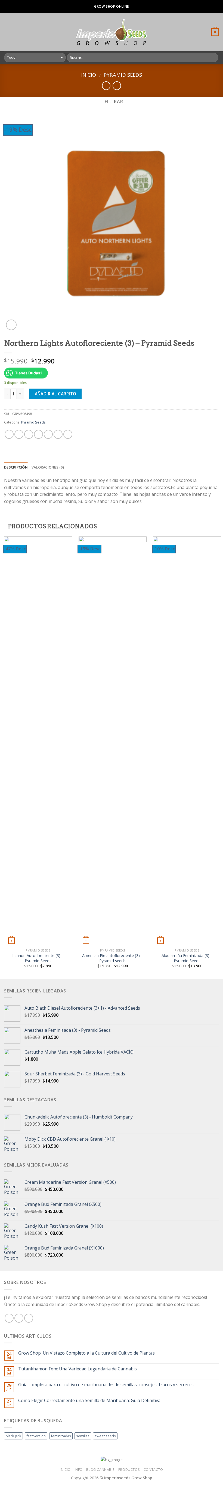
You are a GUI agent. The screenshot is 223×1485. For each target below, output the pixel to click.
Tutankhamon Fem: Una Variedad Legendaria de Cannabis (77, 1368)
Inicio (88, 74)
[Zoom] (11, 325)
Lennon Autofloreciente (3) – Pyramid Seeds (38, 958)
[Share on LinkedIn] (67, 434)
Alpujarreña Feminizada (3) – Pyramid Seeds (187, 958)
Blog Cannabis (100, 1469)
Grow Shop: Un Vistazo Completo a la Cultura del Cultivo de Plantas (86, 1353)
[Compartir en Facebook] (18, 434)
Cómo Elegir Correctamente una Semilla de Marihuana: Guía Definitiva (89, 1400)
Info (79, 1469)
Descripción (16, 467)
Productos (129, 1469)
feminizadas (61, 1435)
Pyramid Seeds (123, 74)
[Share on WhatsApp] (9, 434)
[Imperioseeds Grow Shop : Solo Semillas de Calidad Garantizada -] (111, 32)
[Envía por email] (38, 434)
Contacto (153, 1469)
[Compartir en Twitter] (28, 434)
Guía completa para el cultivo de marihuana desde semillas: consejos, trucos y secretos (106, 1384)
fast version (36, 1435)
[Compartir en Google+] (58, 434)
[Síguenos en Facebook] (9, 1318)
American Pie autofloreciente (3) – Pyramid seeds (112, 958)
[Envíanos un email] (28, 1318)
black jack (13, 1435)
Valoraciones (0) (48, 467)
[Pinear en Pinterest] (48, 434)
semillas (82, 1435)
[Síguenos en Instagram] (18, 1318)
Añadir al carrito (55, 394)
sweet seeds (105, 1435)
